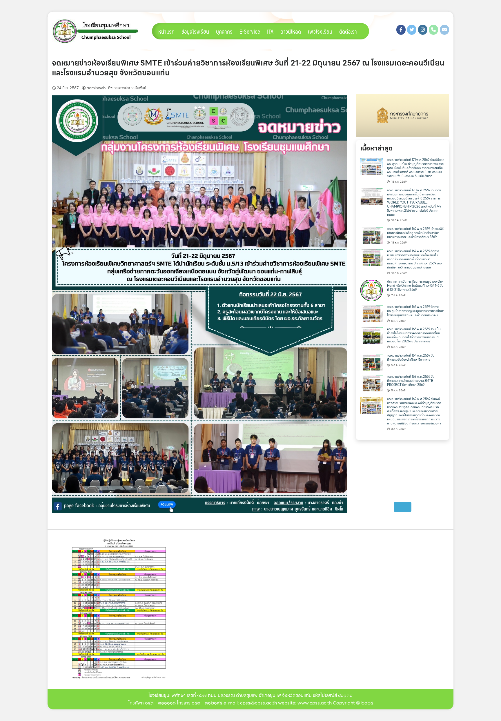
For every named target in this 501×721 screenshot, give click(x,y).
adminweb (96, 88)
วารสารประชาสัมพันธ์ (130, 88)
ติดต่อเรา (348, 31)
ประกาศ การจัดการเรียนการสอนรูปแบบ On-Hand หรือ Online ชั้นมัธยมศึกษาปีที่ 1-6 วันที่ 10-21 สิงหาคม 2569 (415, 285)
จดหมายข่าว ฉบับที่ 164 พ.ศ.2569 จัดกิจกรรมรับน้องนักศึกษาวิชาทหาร (411, 357)
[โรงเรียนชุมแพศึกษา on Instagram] (422, 30)
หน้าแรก (166, 31)
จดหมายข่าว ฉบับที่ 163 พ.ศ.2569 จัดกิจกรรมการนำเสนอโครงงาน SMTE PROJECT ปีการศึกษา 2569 (411, 380)
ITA (270, 31)
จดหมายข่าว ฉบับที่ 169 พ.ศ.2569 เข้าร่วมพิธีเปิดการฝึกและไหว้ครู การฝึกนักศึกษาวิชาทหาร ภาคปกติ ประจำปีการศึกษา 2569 (415, 232)
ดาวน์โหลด (290, 31)
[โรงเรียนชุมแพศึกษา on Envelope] (444, 30)
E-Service (249, 31)
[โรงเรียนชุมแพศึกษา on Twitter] (411, 30)
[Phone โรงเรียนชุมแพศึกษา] (433, 30)
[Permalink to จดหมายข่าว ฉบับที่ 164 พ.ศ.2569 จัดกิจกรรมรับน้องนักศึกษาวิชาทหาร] (371, 361)
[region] (402, 115)
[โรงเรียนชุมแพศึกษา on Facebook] (401, 30)
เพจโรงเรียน (320, 31)
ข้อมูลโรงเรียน (195, 31)
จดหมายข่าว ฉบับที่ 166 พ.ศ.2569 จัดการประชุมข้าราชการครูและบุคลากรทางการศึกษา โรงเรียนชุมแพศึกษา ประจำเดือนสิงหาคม (415, 310)
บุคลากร (224, 31)
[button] (402, 115)
